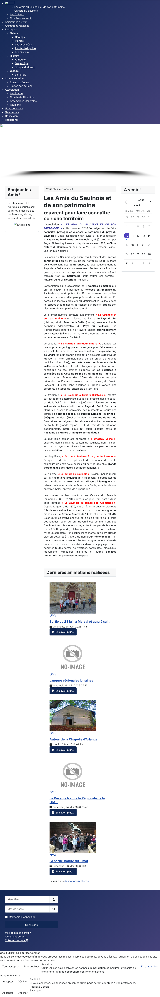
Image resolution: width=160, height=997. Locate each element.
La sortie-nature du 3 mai (69, 861)
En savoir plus (149, 966)
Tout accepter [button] (10, 966)
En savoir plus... (64, 631)
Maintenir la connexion (22, 916)
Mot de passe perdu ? (18, 932)
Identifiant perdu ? (16, 936)
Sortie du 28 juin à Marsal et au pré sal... (80, 621)
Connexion (31, 924)
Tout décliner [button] (31, 966)
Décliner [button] (23, 981)
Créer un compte (15, 940)
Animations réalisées (76, 881)
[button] (26, 10)
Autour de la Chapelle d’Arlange (74, 739)
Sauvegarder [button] (37, 990)
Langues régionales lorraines (71, 680)
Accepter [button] (7, 981)
